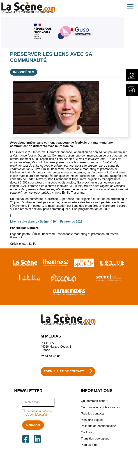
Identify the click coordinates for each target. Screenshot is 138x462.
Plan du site (89, 445)
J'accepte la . (39, 412)
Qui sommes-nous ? (94, 401)
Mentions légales (92, 420)
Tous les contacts (92, 413)
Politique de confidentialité (98, 426)
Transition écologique (95, 438)
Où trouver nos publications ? (100, 407)
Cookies (86, 432)
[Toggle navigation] (130, 6)
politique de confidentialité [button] (39, 412)
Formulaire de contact (64, 371)
